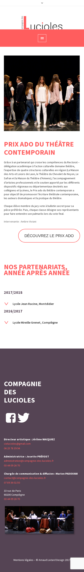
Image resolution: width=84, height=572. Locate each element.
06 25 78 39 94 (12, 448)
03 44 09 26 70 (12, 465)
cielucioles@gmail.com (17, 443)
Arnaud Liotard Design (51, 560)
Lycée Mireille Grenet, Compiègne (35, 322)
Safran (8, 178)
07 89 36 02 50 (12, 482)
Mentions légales (23, 560)
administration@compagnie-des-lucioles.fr (29, 461)
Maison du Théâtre (28, 178)
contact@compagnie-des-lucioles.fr (25, 478)
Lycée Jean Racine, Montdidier (33, 304)
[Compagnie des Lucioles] (42, 23)
